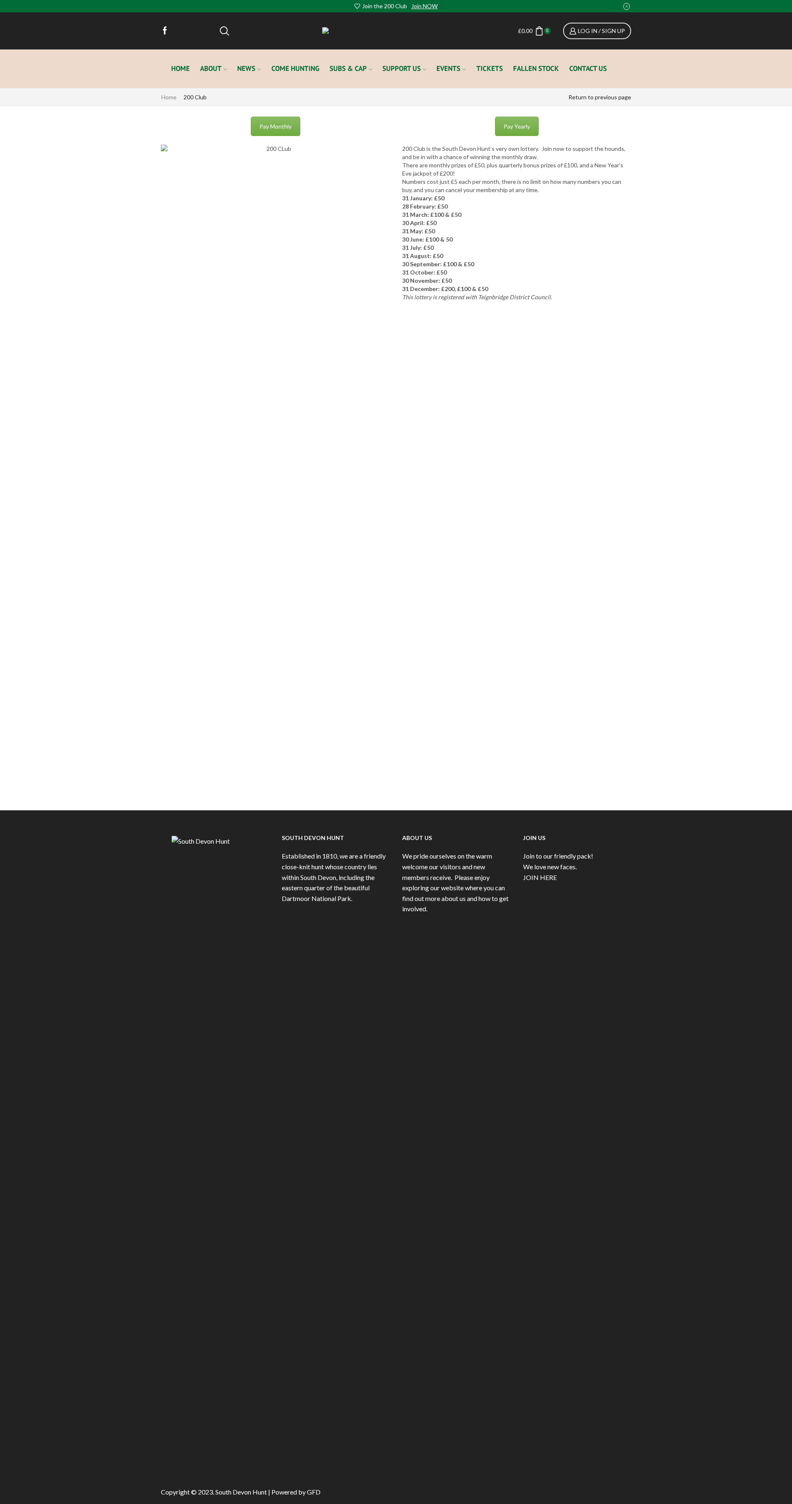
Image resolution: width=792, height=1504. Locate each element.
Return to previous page (599, 97)
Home (180, 68)
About (211, 68)
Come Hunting (295, 68)
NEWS (246, 68)
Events (448, 68)
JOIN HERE (540, 877)
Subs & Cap (348, 68)
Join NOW (424, 5)
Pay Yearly (517, 126)
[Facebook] (165, 30)
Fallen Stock (536, 68)
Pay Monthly (275, 126)
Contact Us (588, 68)
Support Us (401, 68)
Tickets (489, 68)
